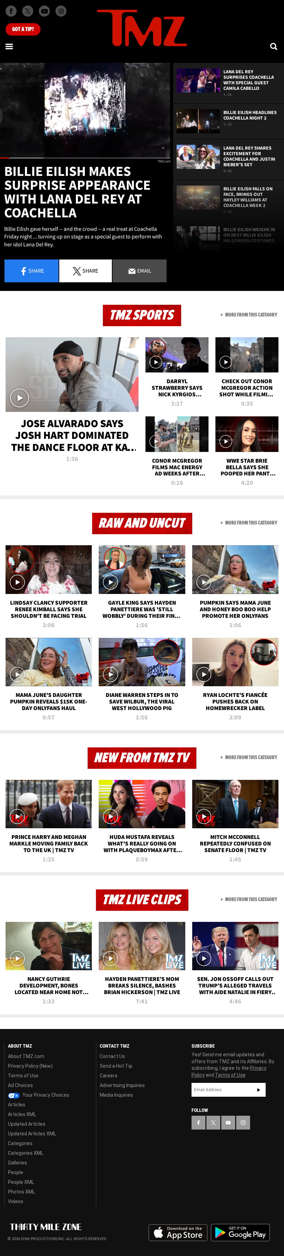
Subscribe (259, 1090)
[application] (85, 111)
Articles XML (22, 1114)
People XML (21, 1182)
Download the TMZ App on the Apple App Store (178, 1232)
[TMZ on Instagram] (60, 11)
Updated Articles (26, 1124)
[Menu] (9, 46)
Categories (20, 1143)
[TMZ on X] (27, 11)
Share (36, 270)
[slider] (85, 158)
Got (23, 29)
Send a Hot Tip (116, 1066)
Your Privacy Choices (45, 1095)
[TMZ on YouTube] (228, 1123)
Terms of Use (23, 1075)
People (15, 1172)
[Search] (274, 46)
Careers (108, 1075)
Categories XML (25, 1153)
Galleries (17, 1162)
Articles (16, 1104)
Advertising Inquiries (122, 1085)
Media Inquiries (116, 1095)
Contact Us (112, 1056)
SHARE (90, 270)
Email (143, 270)
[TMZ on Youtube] (44, 11)
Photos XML (21, 1191)
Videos (15, 1201)
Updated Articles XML (32, 1133)
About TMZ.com (26, 1056)
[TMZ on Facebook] (11, 11)
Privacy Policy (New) (30, 1066)
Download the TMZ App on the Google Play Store (240, 1232)
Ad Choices (20, 1085)
